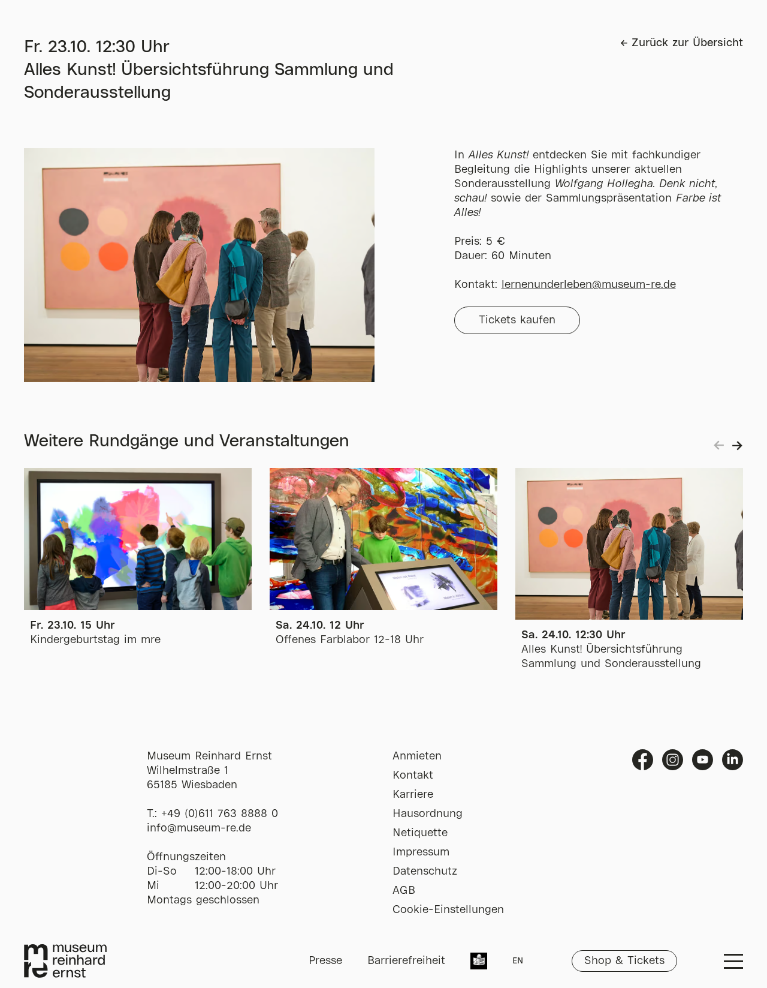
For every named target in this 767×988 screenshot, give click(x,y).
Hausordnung (427, 814)
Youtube (702, 759)
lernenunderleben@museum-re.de (589, 285)
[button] (735, 446)
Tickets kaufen (517, 320)
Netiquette (420, 833)
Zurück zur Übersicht (687, 43)
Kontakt (412, 775)
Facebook (642, 759)
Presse (325, 961)
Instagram (672, 759)
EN (517, 961)
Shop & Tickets (624, 961)
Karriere (412, 795)
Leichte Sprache (479, 962)
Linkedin (732, 759)
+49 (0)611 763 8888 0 (219, 814)
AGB (403, 891)
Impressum (420, 852)
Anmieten (417, 756)
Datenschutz (424, 871)
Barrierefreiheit (406, 961)
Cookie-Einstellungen (448, 910)
